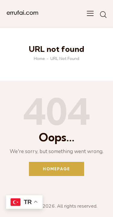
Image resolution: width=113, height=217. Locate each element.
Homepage (56, 168)
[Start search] (103, 14)
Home (39, 58)
